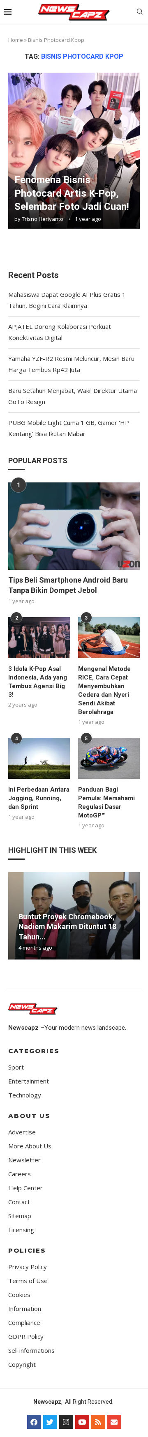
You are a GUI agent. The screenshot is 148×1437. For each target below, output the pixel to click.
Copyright (22, 1364)
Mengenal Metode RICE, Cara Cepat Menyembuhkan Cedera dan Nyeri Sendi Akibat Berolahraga (104, 690)
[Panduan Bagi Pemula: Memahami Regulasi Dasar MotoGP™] (109, 758)
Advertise (22, 1132)
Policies (27, 1250)
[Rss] (98, 1422)
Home (15, 40)
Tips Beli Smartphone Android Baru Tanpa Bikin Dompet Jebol (68, 585)
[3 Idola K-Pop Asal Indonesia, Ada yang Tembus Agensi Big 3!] (39, 637)
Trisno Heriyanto (42, 219)
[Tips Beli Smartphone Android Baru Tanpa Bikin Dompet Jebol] (74, 526)
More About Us (29, 1146)
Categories (34, 1051)
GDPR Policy (26, 1337)
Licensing (21, 1230)
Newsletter (24, 1160)
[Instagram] (66, 1422)
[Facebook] (34, 1422)
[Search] (140, 12)
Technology (24, 1095)
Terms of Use (28, 1281)
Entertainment (28, 1081)
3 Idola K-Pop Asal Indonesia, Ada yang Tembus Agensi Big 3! (37, 681)
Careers (19, 1174)
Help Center (25, 1188)
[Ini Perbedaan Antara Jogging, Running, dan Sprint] (39, 758)
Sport (16, 1067)
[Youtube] (82, 1422)
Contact (19, 1202)
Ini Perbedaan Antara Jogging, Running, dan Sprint (38, 798)
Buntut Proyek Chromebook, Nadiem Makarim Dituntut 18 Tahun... (67, 926)
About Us (29, 1116)
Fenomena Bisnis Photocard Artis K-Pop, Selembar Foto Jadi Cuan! (71, 193)
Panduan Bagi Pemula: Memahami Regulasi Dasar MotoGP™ (106, 802)
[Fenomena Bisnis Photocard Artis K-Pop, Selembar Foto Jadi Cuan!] (74, 151)
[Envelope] (114, 1422)
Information (24, 1309)
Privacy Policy (27, 1267)
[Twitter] (50, 1422)
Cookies (19, 1295)
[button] (15, 915)
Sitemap (19, 1216)
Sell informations (31, 1350)
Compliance (24, 1323)
